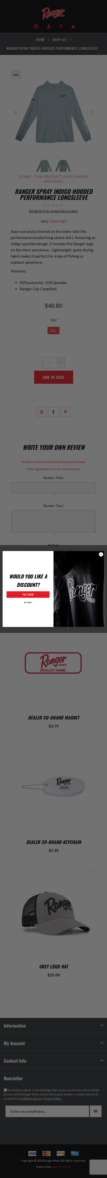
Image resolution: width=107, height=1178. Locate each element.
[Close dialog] (101, 554)
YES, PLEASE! (28, 594)
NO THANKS (28, 602)
